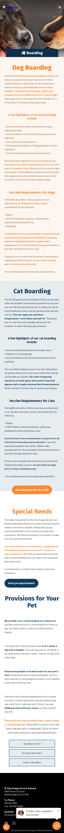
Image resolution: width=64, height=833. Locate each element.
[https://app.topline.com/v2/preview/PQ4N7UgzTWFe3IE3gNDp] (10, 7)
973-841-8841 (10, 803)
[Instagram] (14, 823)
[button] (60, 7)
